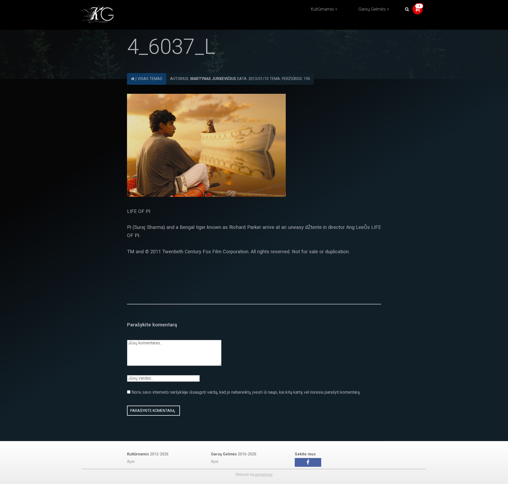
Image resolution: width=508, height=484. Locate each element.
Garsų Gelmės (372, 9)
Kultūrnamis (322, 9)
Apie (131, 461)
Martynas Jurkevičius (213, 79)
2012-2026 (148, 454)
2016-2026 (233, 454)
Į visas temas (148, 79)
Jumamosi (263, 474)
